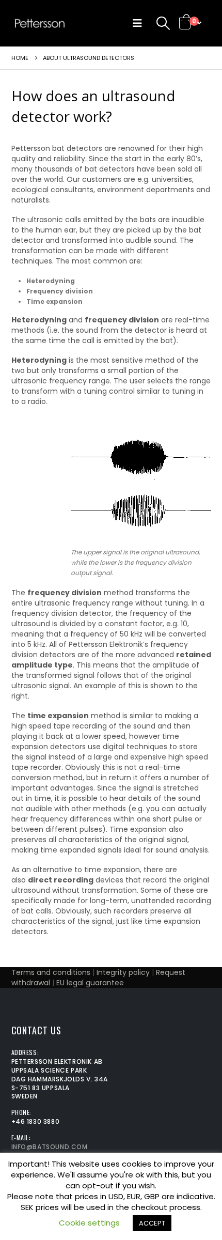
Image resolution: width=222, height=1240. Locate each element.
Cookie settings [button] (89, 1222)
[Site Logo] (39, 24)
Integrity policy (123, 972)
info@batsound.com (49, 1146)
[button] (139, 23)
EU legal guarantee (90, 983)
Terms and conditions (50, 972)
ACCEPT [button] (152, 1223)
